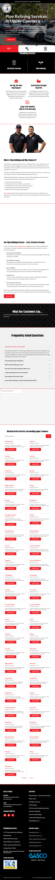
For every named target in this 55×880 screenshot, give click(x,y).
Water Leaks (32, 798)
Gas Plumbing (33, 805)
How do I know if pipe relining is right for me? (17, 368)
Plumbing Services (34, 821)
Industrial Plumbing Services (37, 817)
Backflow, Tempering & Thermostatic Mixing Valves (13, 851)
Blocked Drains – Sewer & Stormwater (40, 795)
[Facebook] (4, 815)
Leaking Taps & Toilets (9, 848)
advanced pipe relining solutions (14, 28)
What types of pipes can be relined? (15, 346)
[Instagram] (12, 815)
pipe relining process (20, 246)
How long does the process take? (14, 376)
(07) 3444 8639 (36, 1)
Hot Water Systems (14, 68)
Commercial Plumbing (35, 814)
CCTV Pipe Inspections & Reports (12, 832)
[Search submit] (48, 436)
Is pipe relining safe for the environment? (16, 372)
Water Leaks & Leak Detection (12, 845)
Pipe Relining (41, 68)
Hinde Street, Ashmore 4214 (11, 797)
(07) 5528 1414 (24, 1)
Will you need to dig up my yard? (14, 364)
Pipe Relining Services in (26, 19)
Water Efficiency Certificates (11, 842)
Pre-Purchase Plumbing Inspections (39, 808)
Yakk (50, 877)
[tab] (9, 48)
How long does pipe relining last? (14, 360)
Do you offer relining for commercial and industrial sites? (21, 380)
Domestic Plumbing (34, 811)
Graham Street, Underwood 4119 (12, 804)
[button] (52, 8)
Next (31, 778)
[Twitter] (8, 815)
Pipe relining (7, 193)
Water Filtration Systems (10, 838)
